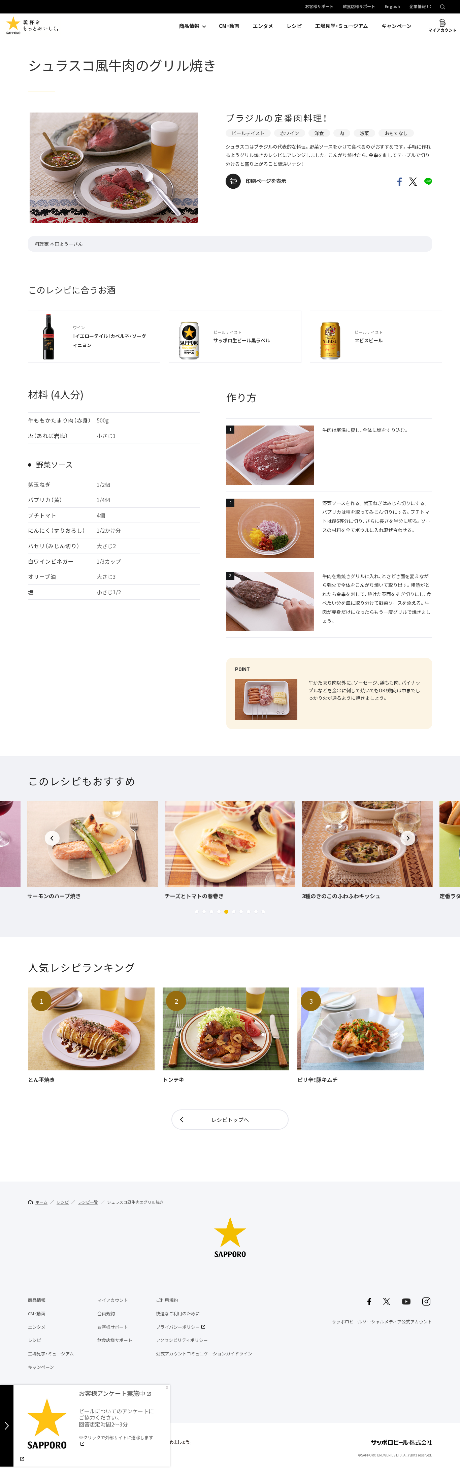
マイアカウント (442, 30)
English (392, 6)
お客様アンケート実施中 (112, 1393)
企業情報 (417, 6)
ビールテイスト (248, 133)
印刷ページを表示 (266, 181)
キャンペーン (397, 26)
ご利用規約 (167, 1300)
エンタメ (263, 26)
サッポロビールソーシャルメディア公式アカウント (382, 1321)
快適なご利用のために (178, 1313)
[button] (197, 912)
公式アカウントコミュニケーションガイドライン (204, 1353)
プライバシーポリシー (178, 1327)
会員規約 (106, 1313)
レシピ (294, 26)
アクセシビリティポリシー (182, 1340)
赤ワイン (289, 133)
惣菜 (364, 133)
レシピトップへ (230, 1120)
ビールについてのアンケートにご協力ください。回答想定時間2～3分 (116, 1424)
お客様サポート (319, 6)
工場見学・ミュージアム (341, 26)
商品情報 (189, 26)
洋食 (319, 133)
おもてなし (396, 133)
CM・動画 (229, 26)
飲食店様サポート (359, 6)
